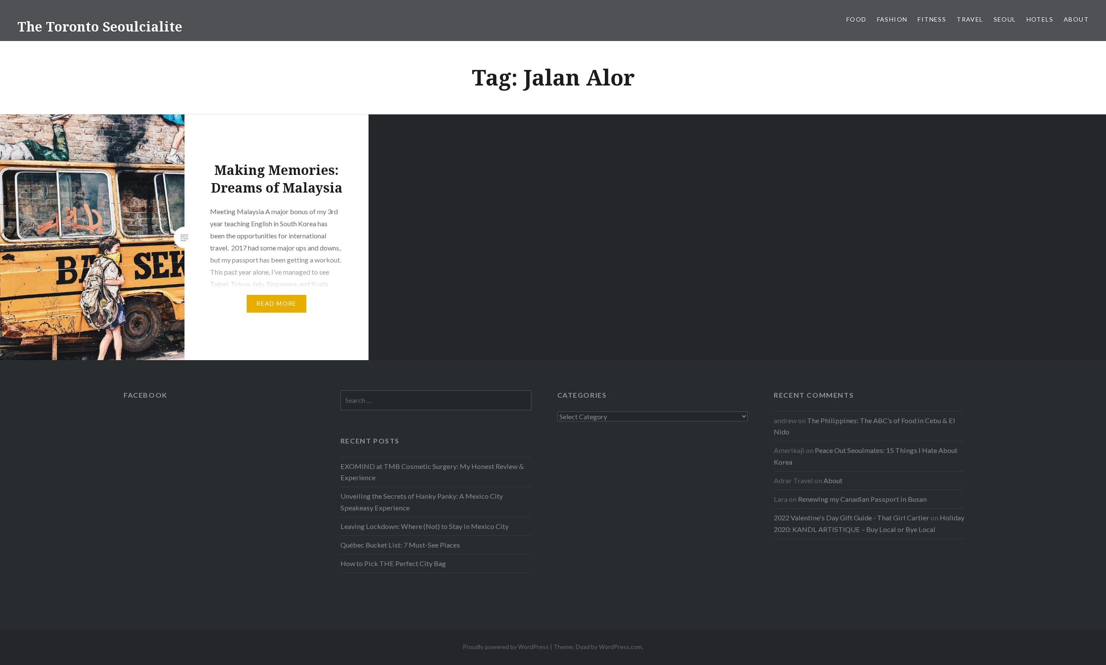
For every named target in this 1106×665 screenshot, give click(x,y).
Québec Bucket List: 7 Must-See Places (400, 545)
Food (856, 19)
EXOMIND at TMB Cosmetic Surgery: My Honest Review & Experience (432, 471)
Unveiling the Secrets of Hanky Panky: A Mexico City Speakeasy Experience (421, 501)
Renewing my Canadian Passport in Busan (862, 499)
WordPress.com (620, 646)
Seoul (1005, 19)
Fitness (932, 19)
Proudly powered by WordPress (506, 646)
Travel (970, 19)
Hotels (1040, 19)
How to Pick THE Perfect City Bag (393, 563)
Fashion (892, 19)
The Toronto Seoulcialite (99, 26)
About (1076, 19)
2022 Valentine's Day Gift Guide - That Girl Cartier (851, 517)
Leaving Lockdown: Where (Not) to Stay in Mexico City (424, 526)
